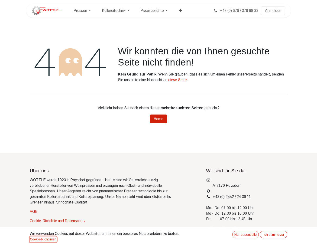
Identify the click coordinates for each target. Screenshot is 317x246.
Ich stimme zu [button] (273, 234)
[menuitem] (82, 10)
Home (158, 119)
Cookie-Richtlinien (43, 239)
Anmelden (273, 11)
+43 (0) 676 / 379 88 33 (238, 11)
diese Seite (177, 80)
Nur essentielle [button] (245, 234)
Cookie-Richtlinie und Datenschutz (58, 221)
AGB (34, 211)
